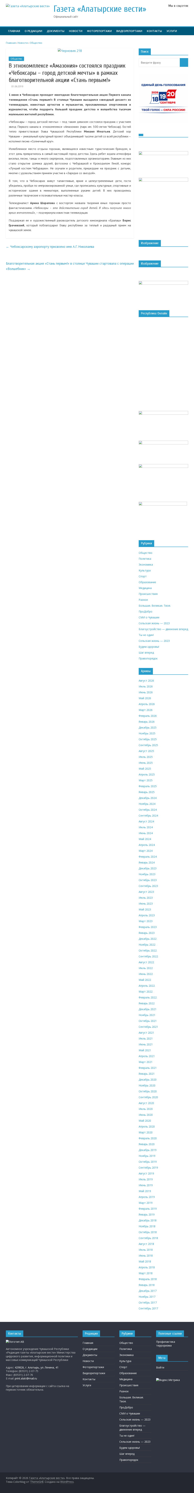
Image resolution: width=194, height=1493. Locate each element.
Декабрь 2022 (147, 939)
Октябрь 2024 (148, 809)
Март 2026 (146, 710)
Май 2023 (145, 909)
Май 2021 (145, 1050)
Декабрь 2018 (147, 1220)
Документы (55, 31)
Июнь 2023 (146, 903)
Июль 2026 (146, 686)
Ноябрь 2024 (147, 804)
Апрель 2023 (147, 915)
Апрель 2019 (147, 1197)
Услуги (172, 31)
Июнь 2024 (146, 833)
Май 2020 (145, 1120)
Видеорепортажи (129, 31)
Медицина (145, 588)
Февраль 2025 (148, 786)
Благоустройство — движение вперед (163, 629)
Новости (75, 31)
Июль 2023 (146, 897)
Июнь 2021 (146, 1044)
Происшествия (148, 594)
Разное (143, 600)
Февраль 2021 (148, 1068)
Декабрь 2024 (147, 798)
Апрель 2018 (147, 1267)
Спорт (143, 576)
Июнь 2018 (146, 1255)
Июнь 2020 (146, 1115)
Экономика (146, 564)
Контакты (154, 31)
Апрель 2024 (147, 845)
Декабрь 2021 (147, 1009)
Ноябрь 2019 (147, 1156)
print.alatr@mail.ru (26, 1378)
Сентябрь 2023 (148, 886)
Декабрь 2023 (147, 868)
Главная (14, 31)
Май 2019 (145, 1191)
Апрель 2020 (147, 1126)
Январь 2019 (147, 1214)
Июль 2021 (146, 1038)
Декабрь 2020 (147, 1079)
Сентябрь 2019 (148, 1167)
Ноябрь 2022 (147, 944)
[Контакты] (15, 1341)
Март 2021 (146, 1062)
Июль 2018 (146, 1249)
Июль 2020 (146, 1109)
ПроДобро (145, 611)
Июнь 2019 (146, 1185)
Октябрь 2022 (148, 950)
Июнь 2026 (146, 692)
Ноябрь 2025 (147, 733)
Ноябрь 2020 (147, 1085)
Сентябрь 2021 (148, 1027)
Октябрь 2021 (148, 1021)
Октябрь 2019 (148, 1161)
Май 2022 (145, 980)
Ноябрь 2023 (147, 874)
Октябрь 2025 (148, 739)
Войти (160, 1367)
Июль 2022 (146, 968)
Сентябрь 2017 (148, 1308)
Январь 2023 (147, 933)
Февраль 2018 (148, 1279)
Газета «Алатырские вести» (100, 9)
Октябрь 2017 (148, 1302)
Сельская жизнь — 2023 (154, 623)
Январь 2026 (147, 721)
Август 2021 (146, 1032)
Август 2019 (146, 1173)
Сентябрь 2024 (148, 815)
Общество (16, 58)
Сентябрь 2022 (148, 956)
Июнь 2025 (146, 762)
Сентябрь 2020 (148, 1097)
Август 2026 (146, 680)
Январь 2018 (147, 1285)
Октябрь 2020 (148, 1091)
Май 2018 (145, 1261)
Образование (147, 582)
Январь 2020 (147, 1144)
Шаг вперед (146, 652)
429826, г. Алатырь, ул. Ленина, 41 (37, 1367)
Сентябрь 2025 (148, 745)
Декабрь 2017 (147, 1291)
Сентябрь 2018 (148, 1238)
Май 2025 (145, 768)
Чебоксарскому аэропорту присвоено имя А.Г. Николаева (50, 246)
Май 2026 (145, 698)
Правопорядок (148, 658)
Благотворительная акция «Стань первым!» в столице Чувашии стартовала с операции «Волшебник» (70, 266)
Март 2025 (146, 780)
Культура (145, 570)
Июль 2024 (146, 827)
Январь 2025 (147, 792)
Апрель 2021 (147, 1056)
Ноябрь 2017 (147, 1296)
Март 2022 (146, 991)
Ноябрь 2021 (147, 1015)
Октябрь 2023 (148, 880)
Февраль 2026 (148, 716)
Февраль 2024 (148, 856)
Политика (145, 558)
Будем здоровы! (149, 646)
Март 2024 (146, 850)
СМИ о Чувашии (149, 617)
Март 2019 (146, 1203)
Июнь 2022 (146, 974)
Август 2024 (146, 821)
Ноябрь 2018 (147, 1226)
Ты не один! (146, 635)
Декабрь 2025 (147, 727)
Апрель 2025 (147, 774)
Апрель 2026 (147, 704)
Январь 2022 (147, 1003)
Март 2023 (146, 921)
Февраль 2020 (148, 1138)
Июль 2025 (146, 757)
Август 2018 (146, 1244)
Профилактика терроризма (165, 1343)
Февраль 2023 (148, 927)
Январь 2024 (147, 862)
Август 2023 (146, 892)
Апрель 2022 (147, 985)
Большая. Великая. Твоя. (155, 605)
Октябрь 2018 (148, 1232)
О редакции (33, 31)
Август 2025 (146, 751)
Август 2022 (146, 962)
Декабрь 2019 (147, 1150)
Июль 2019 (146, 1179)
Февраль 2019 (148, 1208)
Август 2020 (146, 1103)
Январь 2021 (147, 1073)
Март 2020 (146, 1132)
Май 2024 (145, 839)
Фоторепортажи (99, 31)
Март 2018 (146, 1273)
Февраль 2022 (148, 997)
